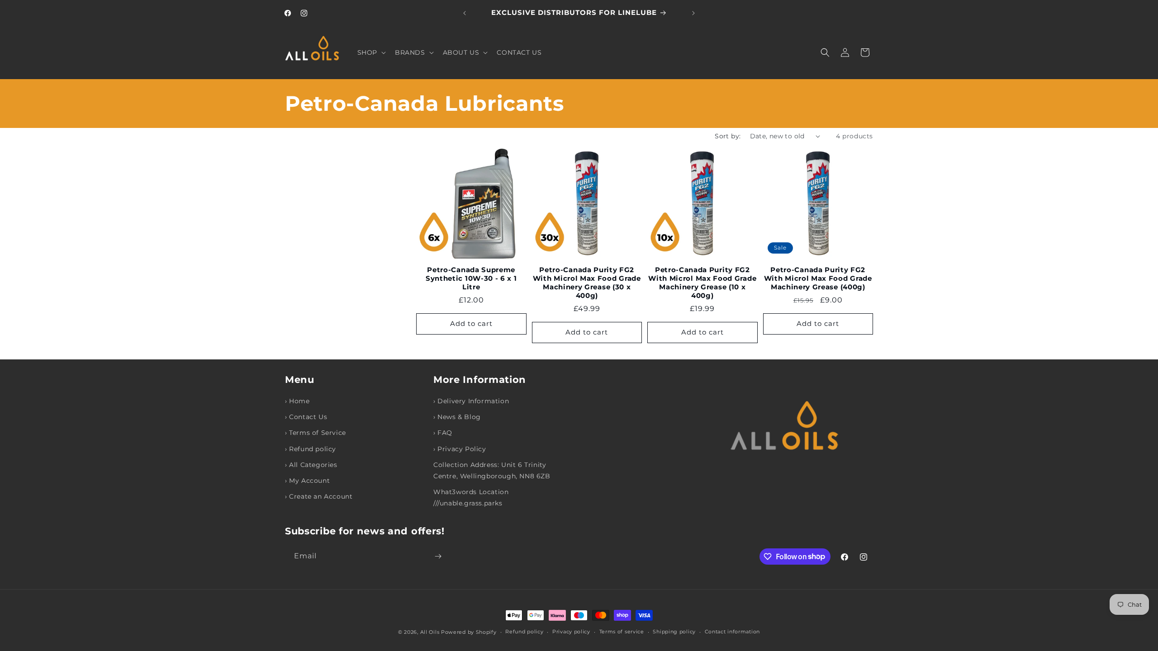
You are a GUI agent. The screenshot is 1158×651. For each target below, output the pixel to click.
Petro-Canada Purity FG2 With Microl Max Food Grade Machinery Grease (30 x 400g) (587, 283)
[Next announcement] (693, 13)
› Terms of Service (315, 433)
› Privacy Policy (459, 449)
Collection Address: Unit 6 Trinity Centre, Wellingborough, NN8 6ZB (492, 470)
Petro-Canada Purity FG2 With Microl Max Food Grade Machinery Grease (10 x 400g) (702, 283)
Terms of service (621, 631)
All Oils (430, 632)
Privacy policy (571, 631)
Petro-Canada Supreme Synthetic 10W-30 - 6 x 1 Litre (471, 278)
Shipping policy (674, 631)
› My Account (307, 480)
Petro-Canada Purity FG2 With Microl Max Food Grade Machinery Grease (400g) (818, 278)
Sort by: (727, 136)
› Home (297, 401)
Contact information (732, 631)
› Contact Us (306, 417)
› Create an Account (318, 496)
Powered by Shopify (469, 632)
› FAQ (442, 433)
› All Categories (311, 465)
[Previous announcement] (465, 13)
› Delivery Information (471, 401)
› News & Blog (457, 417)
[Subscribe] (438, 556)
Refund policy (524, 631)
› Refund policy (310, 449)
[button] (370, 52)
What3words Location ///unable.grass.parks (470, 497)
